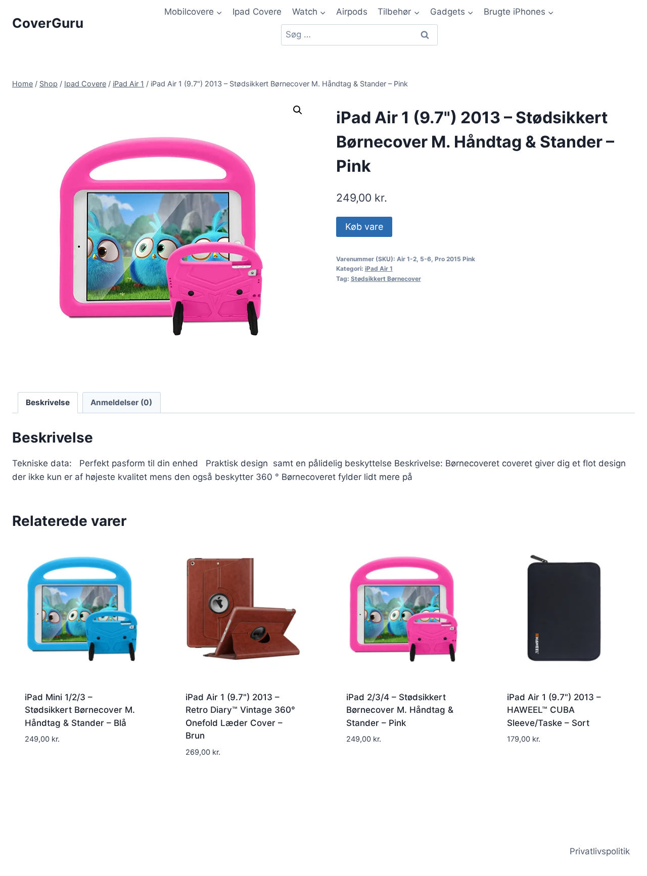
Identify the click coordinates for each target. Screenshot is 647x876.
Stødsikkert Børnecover (386, 278)
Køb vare (364, 226)
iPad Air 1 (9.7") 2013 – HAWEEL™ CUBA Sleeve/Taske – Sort (554, 710)
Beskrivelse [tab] (48, 402)
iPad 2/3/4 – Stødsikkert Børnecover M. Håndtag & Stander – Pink (399, 710)
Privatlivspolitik (600, 851)
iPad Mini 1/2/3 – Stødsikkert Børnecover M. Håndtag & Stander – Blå (80, 710)
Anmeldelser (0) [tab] (121, 402)
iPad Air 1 (379, 268)
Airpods (351, 12)
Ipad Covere (257, 12)
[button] (298, 110)
